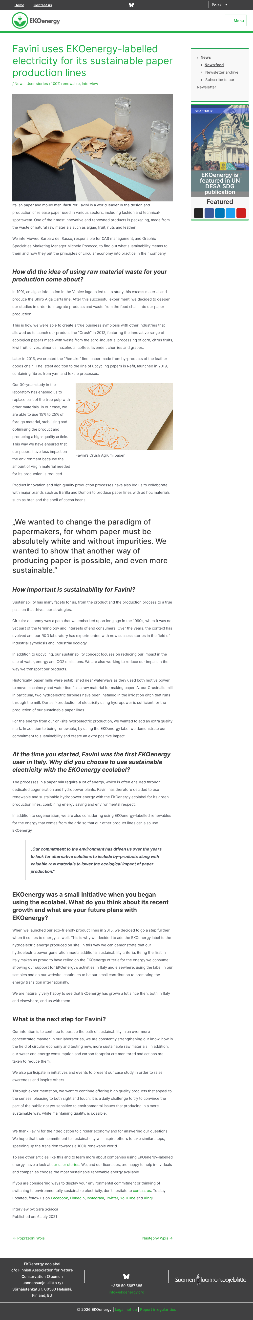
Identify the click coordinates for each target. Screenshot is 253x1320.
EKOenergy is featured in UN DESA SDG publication (220, 183)
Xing (147, 1198)
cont (136, 1190)
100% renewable (65, 83)
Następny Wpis (157, 1238)
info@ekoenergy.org (126, 1292)
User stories (37, 83)
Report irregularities (158, 1309)
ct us (147, 1190)
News (19, 83)
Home (19, 5)
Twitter (111, 1198)
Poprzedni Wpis (29, 1238)
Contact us (43, 5)
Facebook (59, 1198)
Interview (90, 83)
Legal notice (126, 1309)
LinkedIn (77, 1198)
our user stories (64, 1164)
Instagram (95, 1198)
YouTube (127, 1198)
